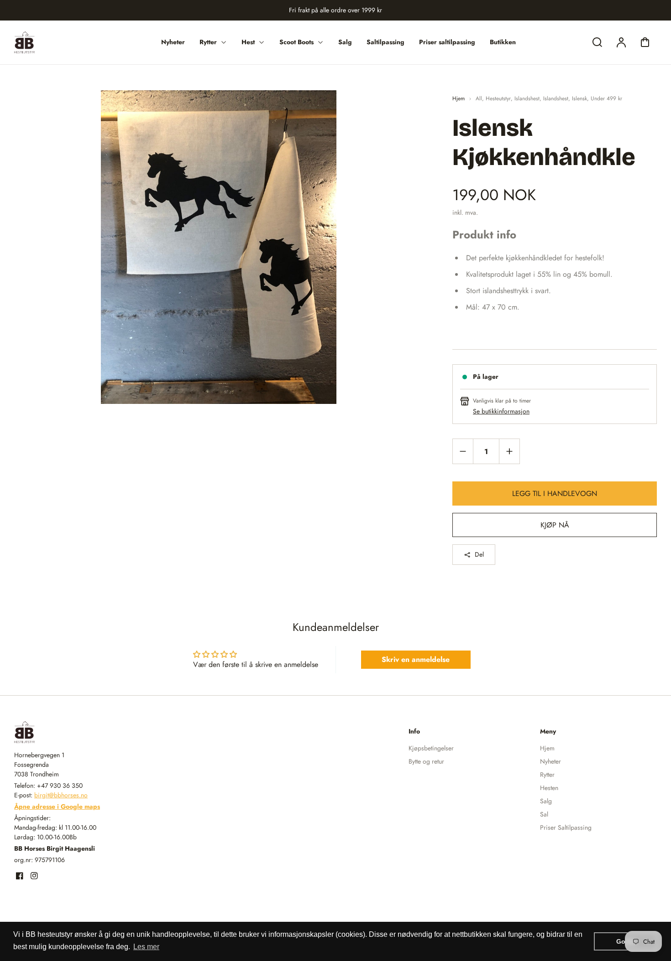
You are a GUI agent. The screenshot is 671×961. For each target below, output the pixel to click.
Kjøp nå (554, 525)
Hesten (549, 787)
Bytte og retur (426, 761)
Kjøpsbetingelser (431, 748)
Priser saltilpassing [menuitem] (447, 41)
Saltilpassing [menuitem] (385, 41)
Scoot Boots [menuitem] (296, 41)
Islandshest (527, 98)
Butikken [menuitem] (503, 41)
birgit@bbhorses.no (61, 795)
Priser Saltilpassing (566, 827)
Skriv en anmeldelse (416, 659)
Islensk (579, 98)
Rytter (547, 774)
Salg (546, 801)
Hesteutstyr (498, 98)
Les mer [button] (146, 947)
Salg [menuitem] (345, 41)
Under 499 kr (606, 98)
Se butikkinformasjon (501, 411)
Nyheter (550, 761)
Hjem (458, 98)
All (479, 98)
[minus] (463, 451)
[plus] (509, 451)
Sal (544, 814)
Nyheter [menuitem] (173, 41)
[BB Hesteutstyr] (71, 732)
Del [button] (479, 554)
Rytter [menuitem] (208, 41)
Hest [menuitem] (248, 41)
